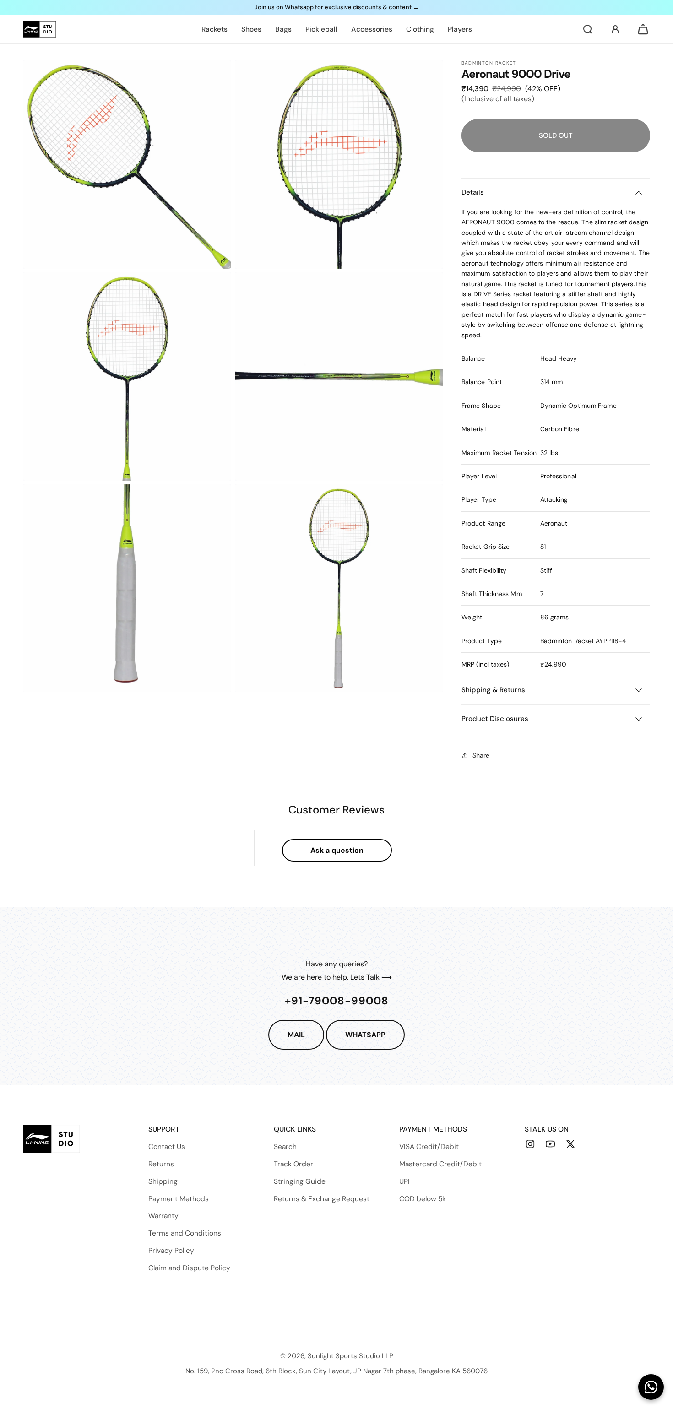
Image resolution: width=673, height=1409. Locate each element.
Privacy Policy (171, 1250)
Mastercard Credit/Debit (440, 1164)
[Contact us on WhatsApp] (651, 1387)
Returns (161, 1164)
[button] (588, 29)
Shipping (163, 1181)
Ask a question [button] (337, 850)
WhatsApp (365, 1035)
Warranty (163, 1215)
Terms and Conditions (184, 1233)
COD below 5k (422, 1198)
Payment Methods (178, 1198)
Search (285, 1146)
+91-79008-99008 (337, 1001)
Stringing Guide (300, 1181)
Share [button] (480, 755)
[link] (214, 29)
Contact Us (166, 1146)
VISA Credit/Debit (429, 1146)
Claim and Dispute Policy (189, 1268)
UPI (404, 1181)
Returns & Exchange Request (321, 1198)
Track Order (293, 1164)
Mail (296, 1035)
